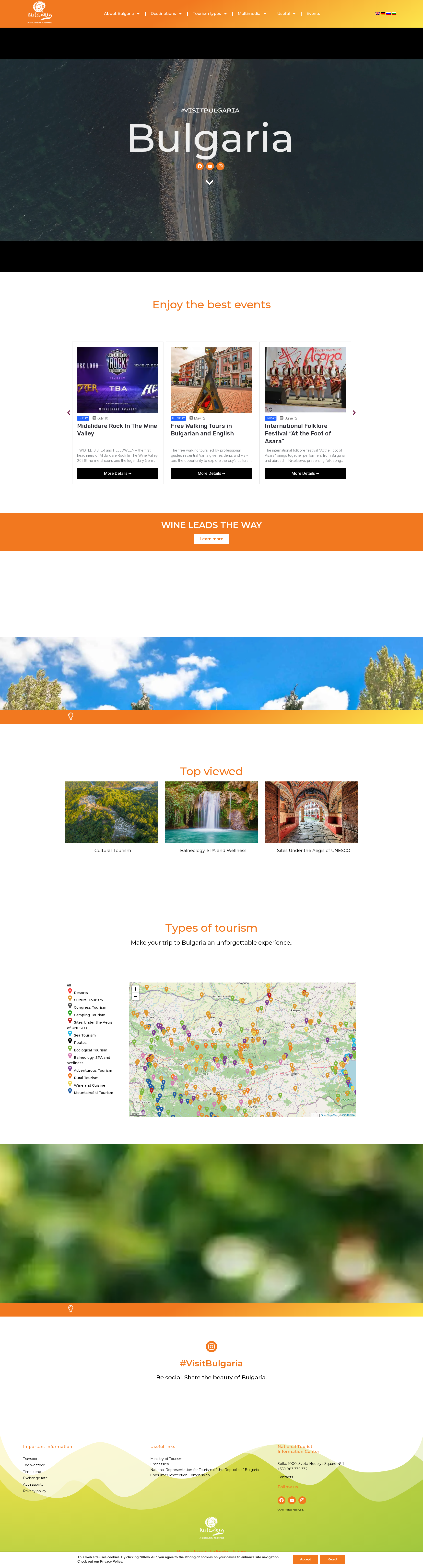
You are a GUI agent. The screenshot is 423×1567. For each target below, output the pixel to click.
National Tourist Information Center (298, 1449)
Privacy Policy (111, 1561)
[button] (68, 413)
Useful (283, 13)
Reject (332, 1559)
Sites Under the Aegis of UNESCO (313, 850)
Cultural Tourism (112, 850)
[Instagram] (220, 166)
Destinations (163, 13)
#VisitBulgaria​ (211, 1363)
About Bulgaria (119, 13)
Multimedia (249, 13)
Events (313, 13)
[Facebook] (200, 166)
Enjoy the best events (211, 304)
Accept (305, 1559)
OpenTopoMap (329, 1115)
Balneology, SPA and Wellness (213, 850)
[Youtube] (210, 166)
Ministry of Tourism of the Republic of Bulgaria (211, 1551)
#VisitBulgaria (210, 111)
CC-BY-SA (348, 1115)
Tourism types (207, 13)
